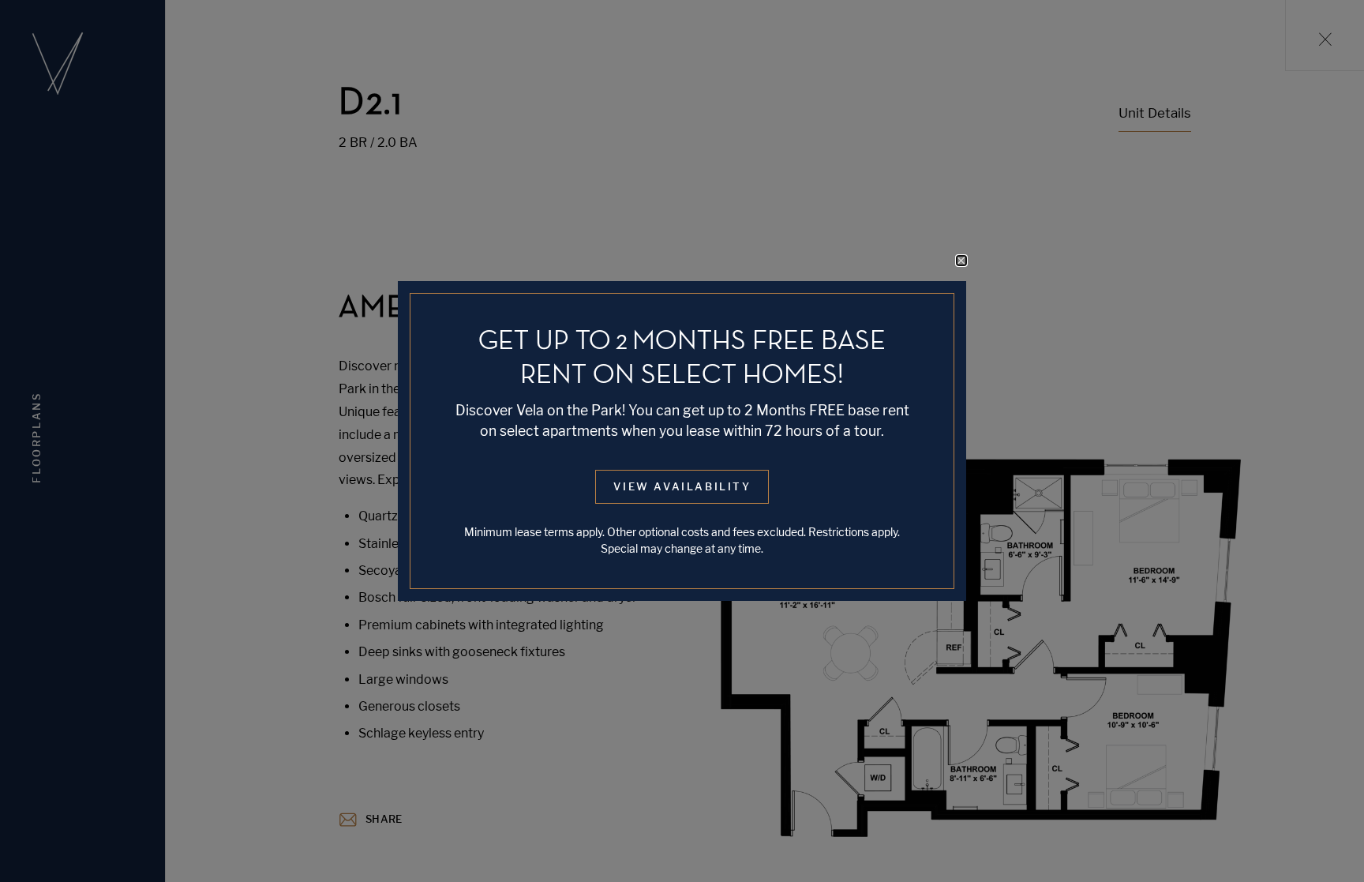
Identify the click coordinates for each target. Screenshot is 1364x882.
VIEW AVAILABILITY (682, 486)
